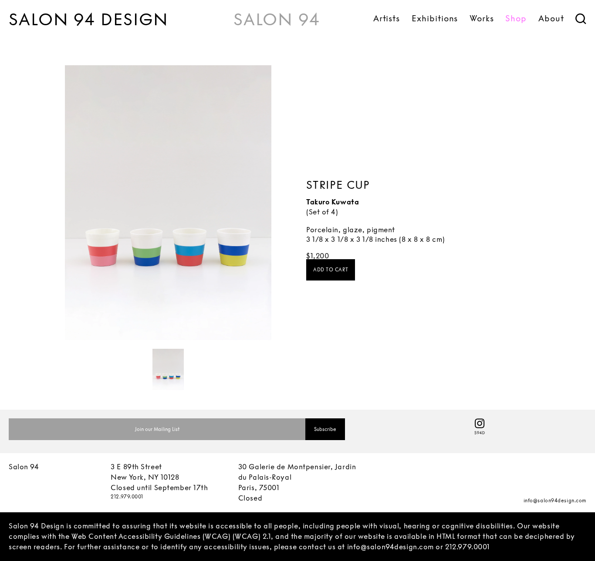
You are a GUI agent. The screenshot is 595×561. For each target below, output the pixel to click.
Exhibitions (435, 18)
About (551, 18)
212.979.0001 (127, 497)
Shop (516, 18)
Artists (386, 18)
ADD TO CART (330, 270)
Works (482, 18)
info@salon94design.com (555, 501)
